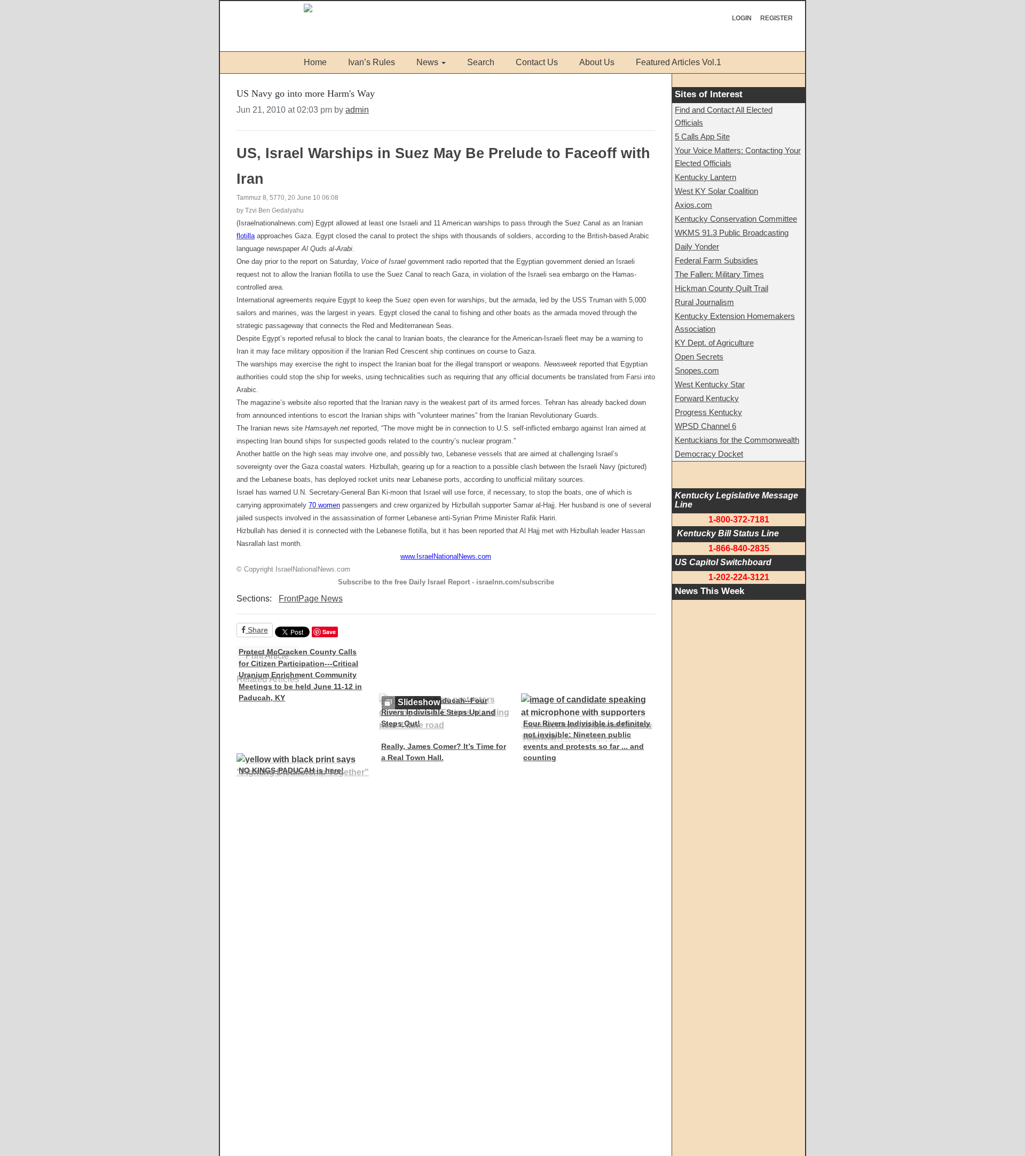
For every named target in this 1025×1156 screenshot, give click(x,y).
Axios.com (693, 204)
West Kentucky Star (710, 384)
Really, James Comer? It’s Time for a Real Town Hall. (443, 752)
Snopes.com (697, 370)
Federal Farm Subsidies (716, 260)
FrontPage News (311, 598)
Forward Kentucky (707, 398)
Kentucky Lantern (705, 177)
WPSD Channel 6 (705, 426)
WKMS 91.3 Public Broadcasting (732, 232)
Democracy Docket (709, 453)
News (427, 62)
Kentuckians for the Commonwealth (737, 439)
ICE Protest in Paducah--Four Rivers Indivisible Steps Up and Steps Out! (438, 712)
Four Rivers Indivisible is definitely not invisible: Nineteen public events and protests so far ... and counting (586, 740)
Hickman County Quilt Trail (721, 288)
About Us (596, 62)
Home (315, 62)
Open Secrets (699, 356)
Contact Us (537, 62)
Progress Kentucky (708, 412)
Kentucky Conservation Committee (736, 218)
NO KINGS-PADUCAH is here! (291, 770)
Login (742, 18)
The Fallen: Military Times (719, 274)
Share (257, 630)
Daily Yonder (697, 246)
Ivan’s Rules (371, 62)
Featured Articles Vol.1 (678, 62)
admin (357, 109)
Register (776, 18)
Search (480, 62)
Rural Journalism (704, 302)
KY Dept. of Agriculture (714, 342)
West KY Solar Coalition (716, 191)
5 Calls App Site (702, 136)
